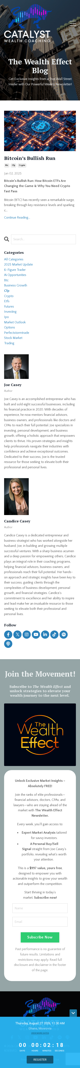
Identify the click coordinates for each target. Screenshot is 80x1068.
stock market (13, 338)
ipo (6, 317)
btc (6, 165)
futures (9, 306)
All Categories (13, 259)
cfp (13, 165)
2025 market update (18, 264)
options (9, 327)
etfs (6, 301)
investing (10, 311)
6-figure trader (15, 270)
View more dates (40, 1033)
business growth (15, 285)
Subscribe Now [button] (40, 937)
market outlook (15, 322)
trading (9, 343)
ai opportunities (15, 275)
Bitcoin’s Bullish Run (29, 158)
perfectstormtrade (16, 333)
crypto (22, 165)
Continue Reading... (17, 217)
